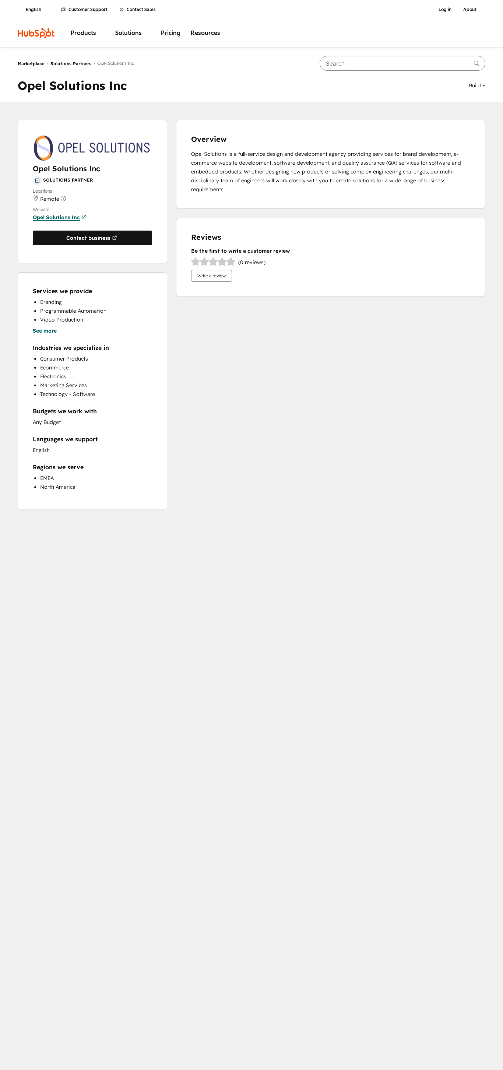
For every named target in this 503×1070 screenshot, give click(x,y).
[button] (477, 85)
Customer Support (88, 9)
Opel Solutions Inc (56, 217)
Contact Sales (141, 9)
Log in (445, 9)
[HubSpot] (36, 33)
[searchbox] (402, 63)
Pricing (170, 32)
